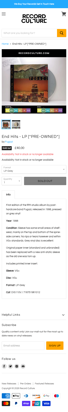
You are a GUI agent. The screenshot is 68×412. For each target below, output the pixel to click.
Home (5, 44)
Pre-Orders (25, 383)
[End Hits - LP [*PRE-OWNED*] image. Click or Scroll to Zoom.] (34, 83)
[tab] (8, 194)
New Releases (9, 383)
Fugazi (9, 141)
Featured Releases (44, 383)
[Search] (61, 33)
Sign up (55, 345)
